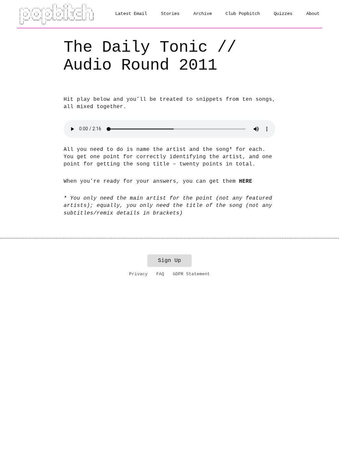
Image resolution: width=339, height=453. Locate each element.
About (312, 13)
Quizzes (283, 13)
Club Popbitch (242, 13)
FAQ (160, 274)
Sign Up (169, 261)
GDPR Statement (191, 274)
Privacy (138, 274)
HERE (245, 181)
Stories (170, 13)
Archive (202, 13)
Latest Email (131, 13)
